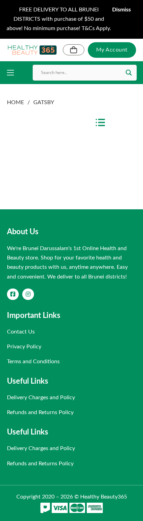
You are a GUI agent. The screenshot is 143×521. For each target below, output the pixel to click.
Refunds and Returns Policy (40, 412)
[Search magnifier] (129, 72)
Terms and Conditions (33, 361)
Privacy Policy (24, 346)
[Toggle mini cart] (73, 49)
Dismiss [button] (121, 9)
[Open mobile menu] (10, 72)
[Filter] (100, 123)
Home (15, 102)
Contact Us (21, 332)
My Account (112, 50)
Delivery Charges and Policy (41, 397)
